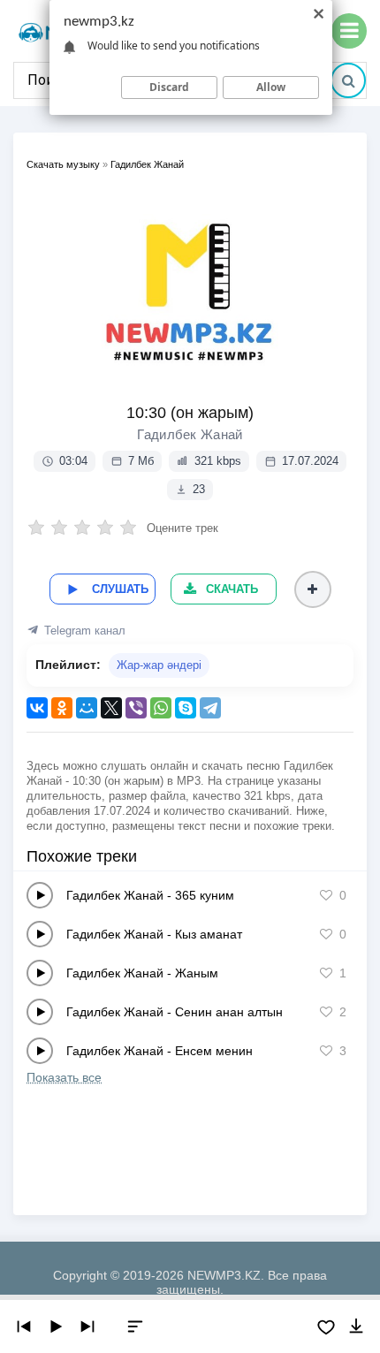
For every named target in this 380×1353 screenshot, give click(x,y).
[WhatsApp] (160, 707)
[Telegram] (210, 707)
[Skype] (185, 707)
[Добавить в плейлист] (312, 589)
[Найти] (348, 80)
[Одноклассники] (61, 707)
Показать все (64, 1077)
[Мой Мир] (86, 707)
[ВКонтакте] (37, 707)
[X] (111, 707)
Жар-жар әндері (159, 665)
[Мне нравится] (326, 895)
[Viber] (136, 707)
